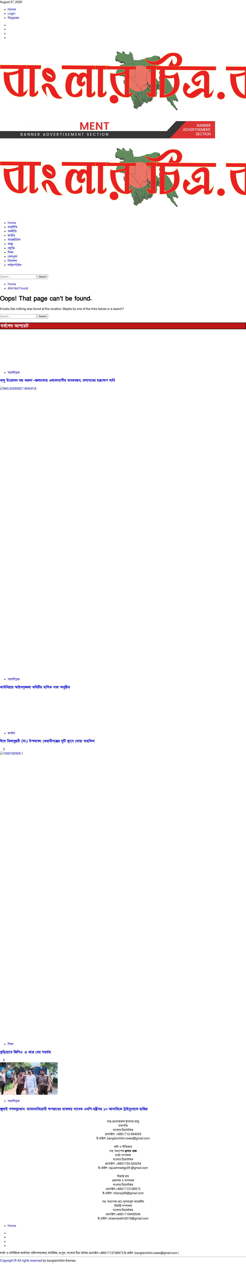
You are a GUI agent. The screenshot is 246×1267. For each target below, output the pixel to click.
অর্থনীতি (12, 231)
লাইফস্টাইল (15, 265)
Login (11, 13)
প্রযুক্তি (11, 248)
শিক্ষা (10, 252)
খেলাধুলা (12, 257)
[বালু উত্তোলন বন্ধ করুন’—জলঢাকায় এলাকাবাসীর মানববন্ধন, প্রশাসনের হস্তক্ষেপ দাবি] (29, 365)
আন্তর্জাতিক (14, 240)
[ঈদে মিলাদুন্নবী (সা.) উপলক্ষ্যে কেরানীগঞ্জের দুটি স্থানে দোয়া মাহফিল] (29, 726)
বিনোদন (12, 261)
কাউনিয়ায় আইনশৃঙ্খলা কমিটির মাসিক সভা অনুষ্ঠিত (35, 687)
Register (13, 18)
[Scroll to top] (1, 1265)
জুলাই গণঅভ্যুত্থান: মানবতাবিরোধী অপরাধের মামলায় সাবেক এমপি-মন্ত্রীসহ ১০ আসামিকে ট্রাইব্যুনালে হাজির (73, 1109)
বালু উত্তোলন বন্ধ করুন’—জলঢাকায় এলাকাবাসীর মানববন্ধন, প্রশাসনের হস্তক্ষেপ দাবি (57, 380)
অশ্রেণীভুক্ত (14, 372)
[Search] (1, 272)
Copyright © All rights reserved (21, 1261)
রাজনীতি (12, 227)
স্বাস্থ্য (10, 244)
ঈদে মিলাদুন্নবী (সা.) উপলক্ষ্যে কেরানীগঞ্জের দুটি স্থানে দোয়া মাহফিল (47, 741)
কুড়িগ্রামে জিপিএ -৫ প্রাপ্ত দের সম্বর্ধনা (25, 1052)
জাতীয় (11, 235)
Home (12, 9)
